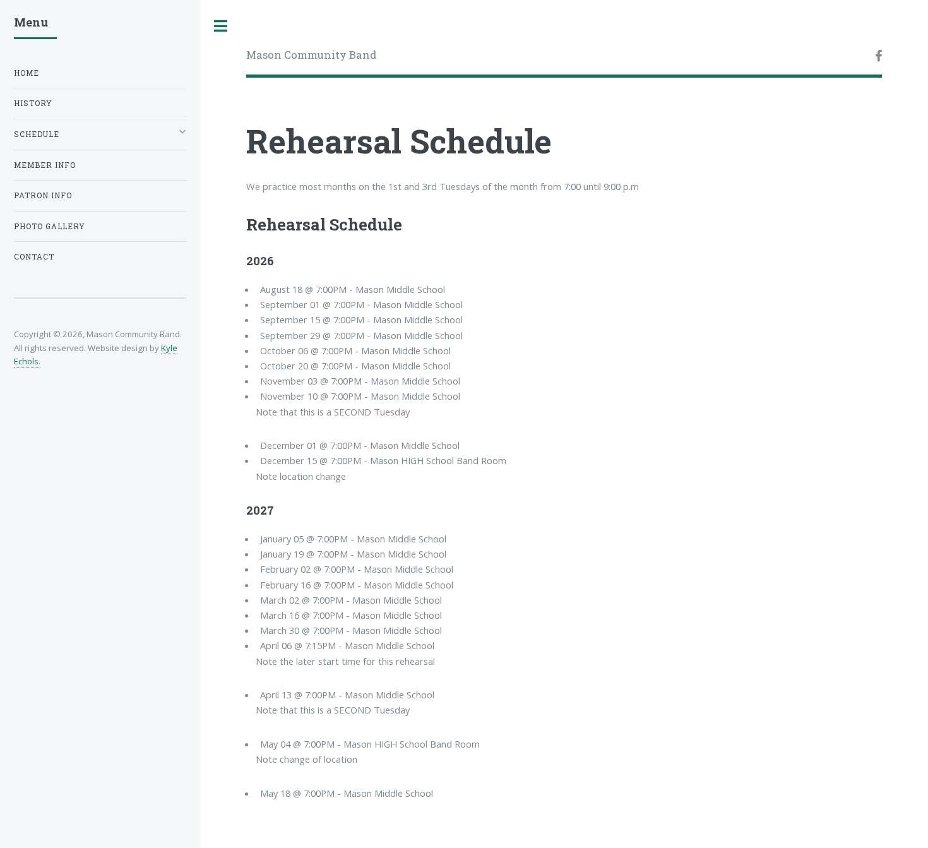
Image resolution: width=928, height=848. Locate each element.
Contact (34, 256)
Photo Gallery (49, 226)
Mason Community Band (311, 54)
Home (26, 73)
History (33, 103)
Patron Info (43, 195)
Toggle (221, 26)
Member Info (45, 165)
